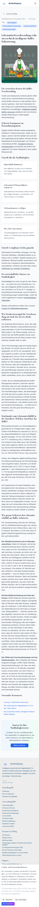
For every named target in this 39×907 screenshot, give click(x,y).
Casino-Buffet (6, 816)
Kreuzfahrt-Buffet (7, 818)
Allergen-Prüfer (7, 837)
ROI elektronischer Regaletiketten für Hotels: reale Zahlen (19, 707)
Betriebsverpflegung (8, 821)
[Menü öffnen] (35, 3)
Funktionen (5, 791)
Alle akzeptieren (8, 904)
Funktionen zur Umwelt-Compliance (16, 269)
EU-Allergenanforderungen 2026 (12, 847)
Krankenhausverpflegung (10, 810)
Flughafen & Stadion (8, 823)
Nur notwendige (20, 899)
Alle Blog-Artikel (7, 840)
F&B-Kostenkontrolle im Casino (11, 855)
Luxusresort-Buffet (8, 826)
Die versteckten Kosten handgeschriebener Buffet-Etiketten (19, 713)
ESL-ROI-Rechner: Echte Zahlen (12, 850)
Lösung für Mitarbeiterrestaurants (15, 308)
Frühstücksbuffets (7, 805)
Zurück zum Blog (11, 14)
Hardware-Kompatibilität (9, 796)
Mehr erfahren (19, 745)
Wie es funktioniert (8, 794)
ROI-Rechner (6, 835)
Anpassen (9, 899)
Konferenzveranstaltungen (10, 813)
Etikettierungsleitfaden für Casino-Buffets (15, 852)
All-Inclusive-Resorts (8, 808)
